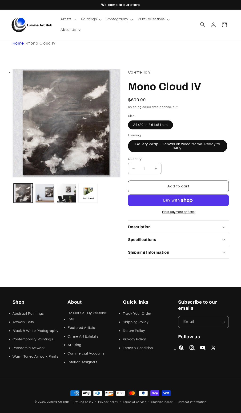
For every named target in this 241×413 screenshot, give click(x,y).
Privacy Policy (134, 339)
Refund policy (83, 402)
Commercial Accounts (86, 353)
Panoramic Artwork (28, 348)
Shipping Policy (135, 322)
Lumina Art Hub (58, 402)
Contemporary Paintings (32, 339)
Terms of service (135, 402)
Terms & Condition (138, 348)
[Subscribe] (222, 322)
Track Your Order (137, 313)
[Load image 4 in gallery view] (87, 193)
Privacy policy (108, 402)
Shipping (135, 107)
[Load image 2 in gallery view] (44, 193)
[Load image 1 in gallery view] (23, 193)
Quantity (135, 159)
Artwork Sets (23, 322)
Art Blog (74, 345)
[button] (68, 19)
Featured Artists (81, 328)
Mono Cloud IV (41, 43)
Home (18, 43)
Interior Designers (82, 362)
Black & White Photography (35, 331)
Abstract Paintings (28, 313)
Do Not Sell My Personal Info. (87, 316)
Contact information (192, 402)
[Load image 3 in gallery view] (66, 193)
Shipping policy (162, 402)
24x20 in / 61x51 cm (150, 125)
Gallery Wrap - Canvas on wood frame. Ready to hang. (177, 145)
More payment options (178, 212)
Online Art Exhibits (83, 336)
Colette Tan (139, 72)
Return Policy (134, 331)
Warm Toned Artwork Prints (35, 356)
